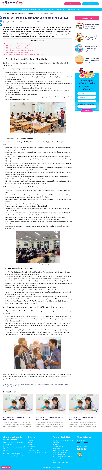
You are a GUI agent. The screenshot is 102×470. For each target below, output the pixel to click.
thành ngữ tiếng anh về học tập (11, 386)
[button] (5, 411)
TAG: (4, 384)
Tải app (30, 444)
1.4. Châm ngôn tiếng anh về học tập (17, 52)
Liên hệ (30, 449)
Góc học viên (61, 10)
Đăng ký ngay (87, 111)
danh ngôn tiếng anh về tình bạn (33, 384)
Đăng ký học (6, 467)
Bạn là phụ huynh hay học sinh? (86, 104)
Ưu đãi (90, 4)
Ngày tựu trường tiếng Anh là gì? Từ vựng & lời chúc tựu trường (91, 38)
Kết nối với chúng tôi (83, 446)
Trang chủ (6, 13)
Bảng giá (72, 4)
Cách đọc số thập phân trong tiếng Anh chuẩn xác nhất (92, 60)
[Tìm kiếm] (61, 3)
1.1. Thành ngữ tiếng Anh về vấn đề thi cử (19, 46)
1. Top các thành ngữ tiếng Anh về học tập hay (18, 44)
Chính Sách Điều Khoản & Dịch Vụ (37, 453)
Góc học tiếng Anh (48, 10)
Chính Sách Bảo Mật (33, 451)
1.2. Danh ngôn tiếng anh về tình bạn (17, 48)
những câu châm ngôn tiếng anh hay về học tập (55, 384)
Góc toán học (31, 446)
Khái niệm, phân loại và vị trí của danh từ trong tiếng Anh (92, 26)
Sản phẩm (30, 442)
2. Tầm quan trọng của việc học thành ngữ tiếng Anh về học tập (23, 54)
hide (43, 40)
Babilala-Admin (25, 22)
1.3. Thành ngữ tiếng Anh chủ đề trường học (19, 50)
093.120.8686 (82, 442)
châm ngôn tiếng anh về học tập (15, 384)
